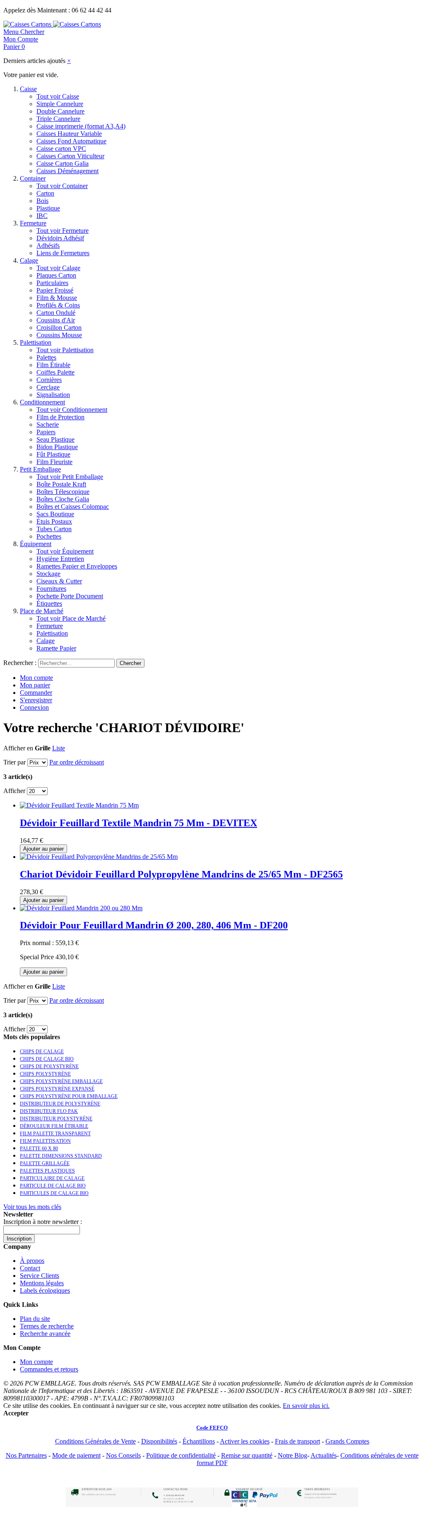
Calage (29, 260)
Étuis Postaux (54, 521)
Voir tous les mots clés (32, 1206)
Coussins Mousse (59, 335)
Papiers (45, 431)
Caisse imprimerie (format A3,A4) (80, 126)
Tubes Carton (54, 528)
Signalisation (53, 394)
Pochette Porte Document (69, 596)
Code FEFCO (212, 1427)
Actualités (324, 1455)
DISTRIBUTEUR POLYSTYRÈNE (56, 1119)
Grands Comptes (347, 1441)
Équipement (35, 543)
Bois (42, 200)
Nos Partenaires (26, 1455)
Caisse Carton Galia (62, 163)
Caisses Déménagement (67, 170)
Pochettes (48, 536)
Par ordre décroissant (76, 762)
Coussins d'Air (55, 320)
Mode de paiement (76, 1455)
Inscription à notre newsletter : (42, 1221)
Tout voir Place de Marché (71, 618)
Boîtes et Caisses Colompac (72, 506)
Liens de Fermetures (62, 252)
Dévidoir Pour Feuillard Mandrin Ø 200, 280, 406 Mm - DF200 (154, 925)
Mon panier (35, 685)
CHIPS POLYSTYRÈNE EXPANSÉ (57, 1089)
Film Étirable (53, 364)
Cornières (49, 379)
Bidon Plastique (57, 446)
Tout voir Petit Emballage (69, 476)
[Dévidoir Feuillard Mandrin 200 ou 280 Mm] (81, 908)
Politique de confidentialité (181, 1455)
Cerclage (48, 387)
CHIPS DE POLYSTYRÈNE (49, 1066)
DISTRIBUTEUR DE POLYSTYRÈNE (60, 1104)
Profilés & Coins (58, 305)
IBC (42, 215)
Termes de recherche (47, 1326)
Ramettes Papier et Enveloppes (76, 566)
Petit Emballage (40, 469)
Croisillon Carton (59, 327)
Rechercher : (19, 662)
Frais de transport (297, 1441)
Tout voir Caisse (57, 96)
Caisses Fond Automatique (71, 141)
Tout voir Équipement (65, 551)
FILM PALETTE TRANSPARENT (55, 1134)
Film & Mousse (56, 297)
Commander (36, 692)
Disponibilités (159, 1441)
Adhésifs (48, 245)
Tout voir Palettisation (65, 349)
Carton (45, 193)
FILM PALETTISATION (45, 1141)
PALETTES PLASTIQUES (47, 1171)
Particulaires (52, 282)
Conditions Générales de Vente (95, 1441)
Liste (58, 748)
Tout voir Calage (58, 267)
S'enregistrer (36, 700)
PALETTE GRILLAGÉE (45, 1163)
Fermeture (33, 223)
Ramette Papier (56, 648)
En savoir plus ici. (306, 1405)
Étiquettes (49, 603)
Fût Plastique (53, 454)
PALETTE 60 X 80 (39, 1148)
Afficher (14, 790)
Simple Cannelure (59, 103)
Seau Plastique (55, 439)
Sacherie (47, 424)
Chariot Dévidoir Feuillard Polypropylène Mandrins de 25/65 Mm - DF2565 (181, 874)
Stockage (48, 573)
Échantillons (199, 1441)
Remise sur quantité (246, 1455)
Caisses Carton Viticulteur (70, 156)
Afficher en (18, 748)
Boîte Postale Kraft (61, 484)
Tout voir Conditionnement (71, 409)
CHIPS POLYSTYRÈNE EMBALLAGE (61, 1081)
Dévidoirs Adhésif (60, 238)
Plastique (48, 208)
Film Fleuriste (54, 461)
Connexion (34, 707)
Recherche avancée (45, 1333)
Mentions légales (42, 1283)
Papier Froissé (54, 290)
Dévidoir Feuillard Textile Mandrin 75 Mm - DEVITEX (138, 822)
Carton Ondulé (55, 312)
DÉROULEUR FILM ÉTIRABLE (54, 1126)
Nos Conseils (123, 1455)
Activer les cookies (245, 1441)
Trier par (14, 762)
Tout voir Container (62, 185)
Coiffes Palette (55, 372)
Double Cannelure (60, 111)
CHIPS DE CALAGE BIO (47, 1059)
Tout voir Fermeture (62, 230)
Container (33, 178)
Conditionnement (42, 402)
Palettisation (35, 342)
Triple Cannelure (58, 118)
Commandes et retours (49, 1369)
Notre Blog (292, 1455)
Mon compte (36, 677)
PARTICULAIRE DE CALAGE (52, 1178)
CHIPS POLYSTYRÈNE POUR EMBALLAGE (69, 1096)
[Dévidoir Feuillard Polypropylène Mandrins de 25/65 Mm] (99, 856)
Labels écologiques (45, 1290)
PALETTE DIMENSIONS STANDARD (61, 1156)
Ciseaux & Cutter (59, 581)
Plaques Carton (56, 275)
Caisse (28, 88)
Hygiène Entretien (60, 558)
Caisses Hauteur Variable (69, 133)
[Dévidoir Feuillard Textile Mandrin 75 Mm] (79, 805)
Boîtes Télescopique (62, 491)
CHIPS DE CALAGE (42, 1051)
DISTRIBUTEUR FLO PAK (49, 1111)
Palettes (46, 357)
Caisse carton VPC (61, 148)
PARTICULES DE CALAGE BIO (54, 1193)
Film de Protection (60, 417)
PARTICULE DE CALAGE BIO (53, 1186)
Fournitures (51, 588)
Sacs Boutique (55, 514)
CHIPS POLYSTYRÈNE (45, 1074)
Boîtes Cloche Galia (62, 499)
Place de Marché (41, 610)
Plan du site (35, 1318)
